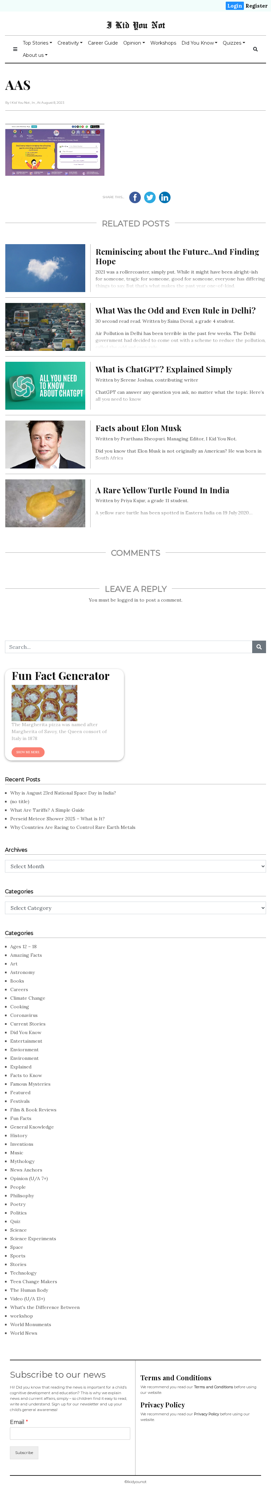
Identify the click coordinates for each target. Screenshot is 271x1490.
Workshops (163, 43)
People (18, 1187)
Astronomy (22, 972)
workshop (21, 1316)
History (18, 1135)
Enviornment (24, 1050)
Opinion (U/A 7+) (29, 1178)
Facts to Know (26, 1075)
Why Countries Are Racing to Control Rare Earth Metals (73, 827)
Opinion (132, 43)
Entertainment (26, 1041)
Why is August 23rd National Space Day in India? (63, 793)
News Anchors (26, 1170)
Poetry (17, 1204)
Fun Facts (20, 1118)
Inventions (21, 1144)
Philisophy (22, 1196)
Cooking (19, 1007)
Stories (18, 1264)
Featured (20, 1093)
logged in (127, 600)
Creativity (68, 43)
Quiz (15, 1221)
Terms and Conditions (213, 1387)
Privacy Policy (206, 1414)
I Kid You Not (135, 25)
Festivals (20, 1101)
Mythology (22, 1161)
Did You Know (197, 43)
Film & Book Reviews (33, 1110)
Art (14, 964)
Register (257, 6)
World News (23, 1333)
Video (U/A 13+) (27, 1299)
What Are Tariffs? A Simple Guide (47, 810)
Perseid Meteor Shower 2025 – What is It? (57, 819)
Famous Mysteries (30, 1084)
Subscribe (24, 1452)
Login (234, 6)
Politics (18, 1213)
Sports (17, 1256)
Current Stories (28, 1024)
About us (33, 55)
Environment (24, 1058)
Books (17, 981)
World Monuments (30, 1324)
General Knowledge (32, 1127)
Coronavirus (24, 1015)
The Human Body (29, 1290)
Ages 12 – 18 (23, 947)
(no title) (19, 801)
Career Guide (103, 43)
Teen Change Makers (33, 1282)
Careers (19, 989)
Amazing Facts (26, 955)
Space (16, 1247)
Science (18, 1230)
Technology (23, 1273)
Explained (20, 1067)
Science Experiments (33, 1239)
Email (19, 1422)
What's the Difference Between (45, 1307)
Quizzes (232, 43)
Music (16, 1153)
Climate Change (27, 998)
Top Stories (35, 43)
